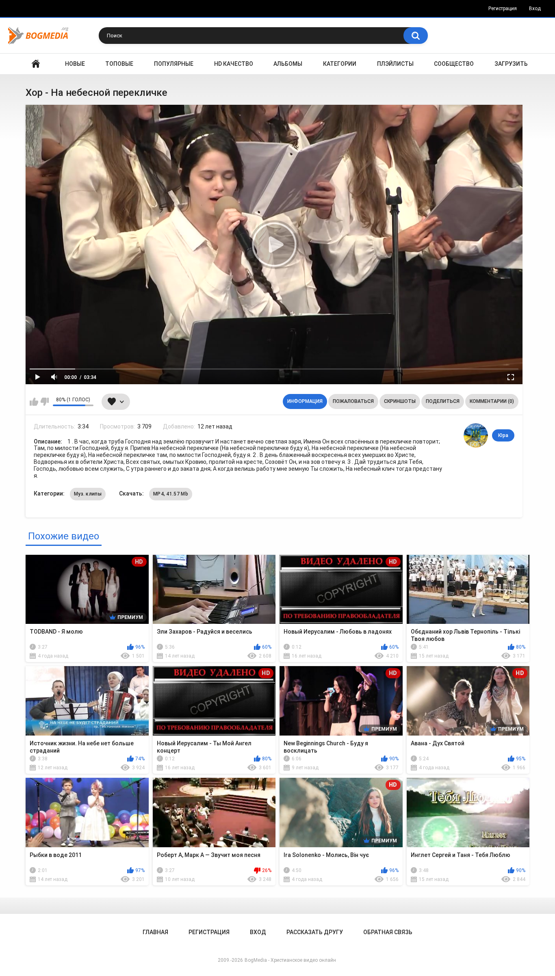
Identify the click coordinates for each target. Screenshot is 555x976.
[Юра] (476, 435)
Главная (36, 64)
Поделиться (443, 401)
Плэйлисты (395, 64)
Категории (339, 64)
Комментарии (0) (492, 401)
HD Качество (233, 64)
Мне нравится (34, 402)
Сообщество (454, 64)
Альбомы (287, 64)
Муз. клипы (88, 494)
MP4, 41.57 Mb (170, 494)
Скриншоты (400, 401)
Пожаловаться (353, 401)
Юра (503, 435)
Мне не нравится (44, 402)
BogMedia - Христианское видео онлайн (290, 960)
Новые (75, 64)
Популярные (173, 64)
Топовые (119, 64)
